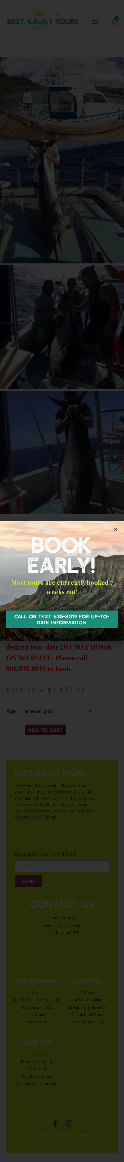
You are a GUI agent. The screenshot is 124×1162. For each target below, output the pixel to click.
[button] (62, 619)
